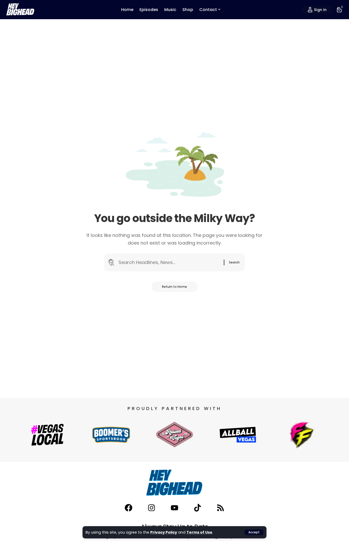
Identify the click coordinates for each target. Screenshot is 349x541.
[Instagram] (151, 507)
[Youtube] (174, 507)
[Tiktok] (197, 507)
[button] (254, 532)
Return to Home (174, 286)
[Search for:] (169, 262)
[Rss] (220, 507)
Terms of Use (199, 532)
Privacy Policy (163, 532)
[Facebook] (128, 507)
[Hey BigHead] (20, 9)
